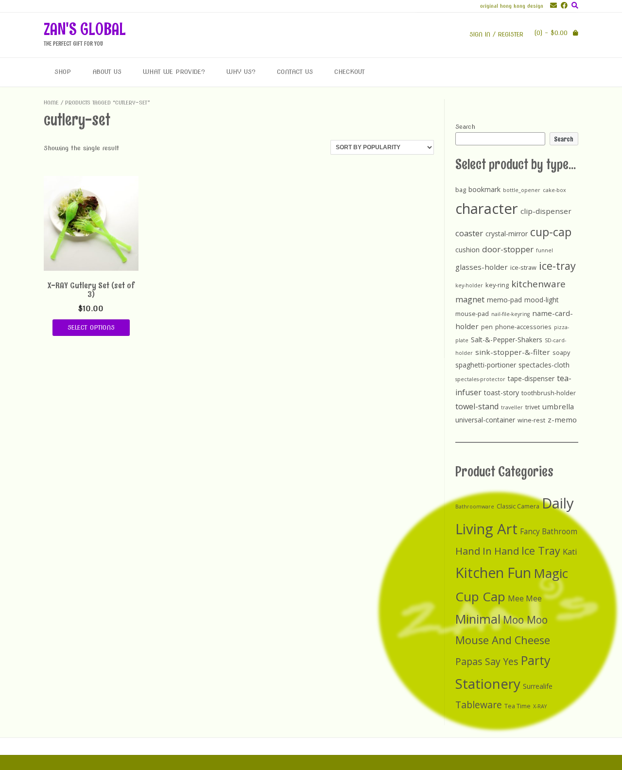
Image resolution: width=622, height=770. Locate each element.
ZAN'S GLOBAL (85, 28)
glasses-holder (481, 267)
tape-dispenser (531, 378)
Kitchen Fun (493, 572)
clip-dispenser (545, 211)
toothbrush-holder (548, 392)
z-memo (562, 419)
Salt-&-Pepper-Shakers (506, 339)
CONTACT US (295, 71)
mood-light (541, 299)
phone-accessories (523, 326)
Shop (62, 71)
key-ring (497, 284)
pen (487, 326)
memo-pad (504, 299)
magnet (469, 299)
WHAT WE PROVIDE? (174, 71)
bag (460, 189)
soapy (561, 352)
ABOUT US (106, 71)
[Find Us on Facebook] (562, 5)
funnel (544, 250)
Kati (570, 551)
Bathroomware (474, 506)
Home (51, 102)
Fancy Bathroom (548, 531)
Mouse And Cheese (502, 640)
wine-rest (531, 420)
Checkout (349, 71)
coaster (469, 233)
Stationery (487, 683)
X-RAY (540, 706)
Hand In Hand (487, 551)
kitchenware (538, 284)
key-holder (469, 285)
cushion (467, 249)
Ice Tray (540, 550)
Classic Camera (518, 506)
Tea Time (517, 706)
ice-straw (523, 267)
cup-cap (550, 232)
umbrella (558, 406)
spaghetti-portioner (485, 364)
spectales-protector (480, 379)
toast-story (501, 392)
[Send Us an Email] (551, 5)
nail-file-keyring (510, 314)
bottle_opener (521, 190)
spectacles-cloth (544, 364)
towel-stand (477, 406)
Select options (91, 327)
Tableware (478, 704)
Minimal (478, 619)
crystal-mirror (506, 233)
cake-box (554, 190)
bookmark (484, 189)
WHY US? (241, 71)
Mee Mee (525, 599)
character (486, 208)
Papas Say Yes (486, 661)
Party (536, 660)
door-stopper (508, 249)
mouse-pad (472, 313)
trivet (532, 406)
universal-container (485, 419)
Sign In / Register (496, 34)
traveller (512, 407)
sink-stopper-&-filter (512, 352)
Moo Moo (525, 619)
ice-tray (557, 266)
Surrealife (538, 686)
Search (465, 126)
